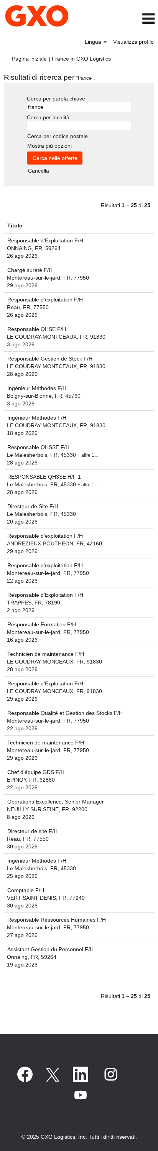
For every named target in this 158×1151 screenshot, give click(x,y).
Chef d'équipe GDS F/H (35, 772)
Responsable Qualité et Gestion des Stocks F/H (65, 713)
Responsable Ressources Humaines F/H (56, 920)
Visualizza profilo (133, 42)
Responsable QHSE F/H (36, 329)
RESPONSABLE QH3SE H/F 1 (44, 477)
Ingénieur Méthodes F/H (36, 388)
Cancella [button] (38, 171)
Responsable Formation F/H (41, 624)
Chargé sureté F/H (30, 270)
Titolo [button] (15, 225)
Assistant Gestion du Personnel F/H (50, 949)
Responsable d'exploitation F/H (45, 299)
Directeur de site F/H (32, 831)
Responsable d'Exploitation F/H (45, 240)
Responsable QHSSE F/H (38, 447)
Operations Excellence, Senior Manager (55, 802)
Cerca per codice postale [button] (57, 136)
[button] (136, 19)
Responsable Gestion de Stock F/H (49, 359)
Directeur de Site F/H (32, 506)
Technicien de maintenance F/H (45, 654)
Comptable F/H (25, 890)
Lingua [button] (94, 42)
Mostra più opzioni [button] (49, 146)
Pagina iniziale (29, 59)
